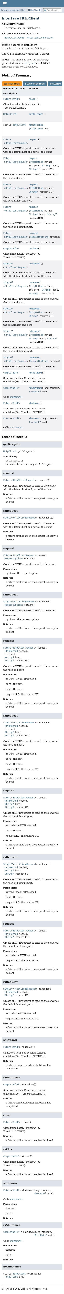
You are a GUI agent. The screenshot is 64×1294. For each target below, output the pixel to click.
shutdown (34, 403)
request (33, 139)
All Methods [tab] (12, 83)
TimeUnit (34, 391)
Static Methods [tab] (35, 83)
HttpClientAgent (14, 37)
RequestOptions (39, 237)
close (32, 99)
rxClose (33, 248)
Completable (10, 248)
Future (7, 99)
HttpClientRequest (16, 143)
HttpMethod (36, 162)
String (46, 165)
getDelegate (36, 114)
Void (15, 99)
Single (7, 263)
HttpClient (34, 10)
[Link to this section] (33, 75)
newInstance (36, 125)
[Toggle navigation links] (4, 3)
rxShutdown (35, 372)
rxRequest (35, 263)
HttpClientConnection (40, 37)
